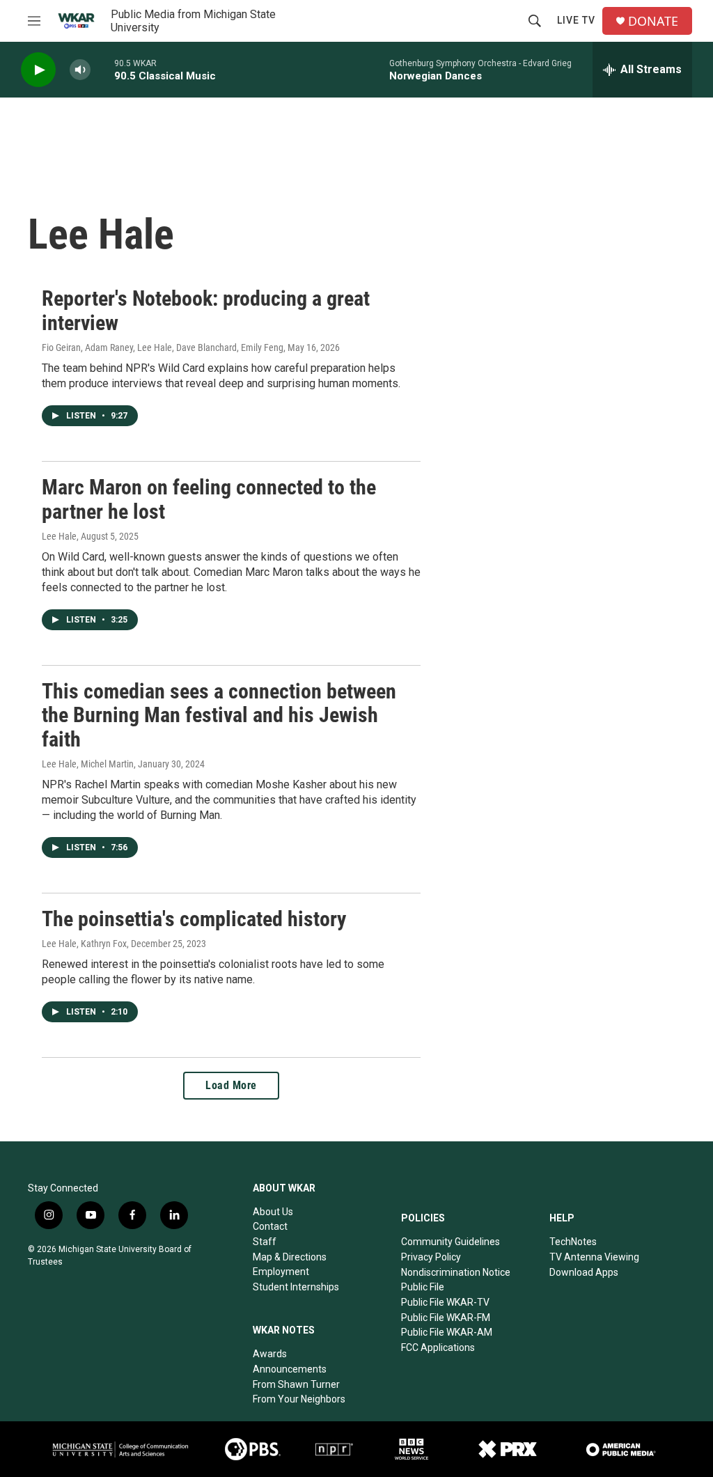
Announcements (290, 1369)
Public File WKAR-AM (446, 1332)
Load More (231, 1085)
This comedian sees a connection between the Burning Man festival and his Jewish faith (219, 715)
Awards (270, 1353)
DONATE (653, 21)
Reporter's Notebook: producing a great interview (206, 310)
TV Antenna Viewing (594, 1257)
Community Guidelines (450, 1241)
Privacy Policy (431, 1257)
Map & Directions (290, 1257)
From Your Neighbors (299, 1399)
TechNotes (573, 1241)
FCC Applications (438, 1347)
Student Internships (296, 1286)
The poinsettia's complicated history (194, 919)
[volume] (80, 70)
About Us (273, 1211)
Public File (422, 1286)
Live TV (576, 20)
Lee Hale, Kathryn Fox (84, 943)
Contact (270, 1226)
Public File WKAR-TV (445, 1302)
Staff (264, 1241)
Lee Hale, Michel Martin (88, 763)
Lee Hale (59, 536)
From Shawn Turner (296, 1384)
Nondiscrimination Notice (455, 1272)
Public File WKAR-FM (445, 1317)
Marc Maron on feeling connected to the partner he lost (209, 499)
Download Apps (583, 1272)
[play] (38, 70)
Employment (281, 1271)
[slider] (102, 69)
